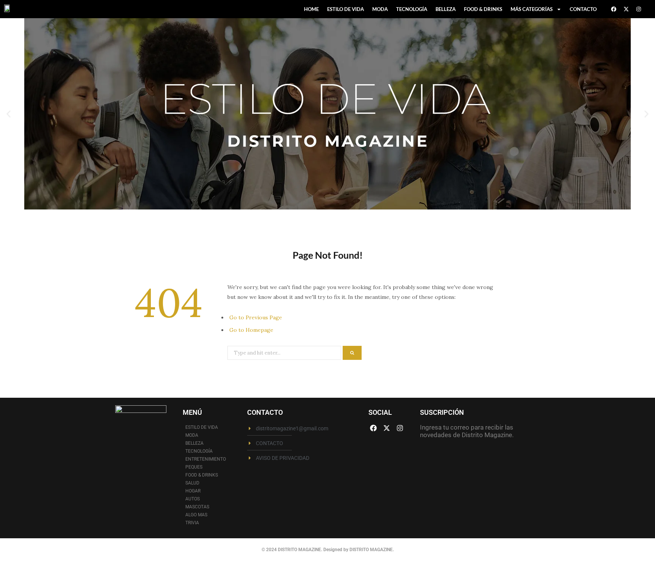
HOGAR (193, 491)
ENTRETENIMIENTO (205, 459)
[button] (8, 114)
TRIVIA (192, 522)
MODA (380, 9)
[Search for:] (285, 352)
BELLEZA (446, 9)
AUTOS (192, 499)
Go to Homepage (251, 330)
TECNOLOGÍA (411, 9)
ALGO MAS (196, 514)
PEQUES (193, 467)
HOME (311, 9)
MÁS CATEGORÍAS (532, 9)
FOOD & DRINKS (483, 9)
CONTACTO (583, 9)
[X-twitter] (626, 9)
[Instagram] (638, 9)
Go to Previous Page (255, 317)
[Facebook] (613, 9)
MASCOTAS (197, 506)
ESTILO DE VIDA (345, 9)
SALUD (192, 483)
